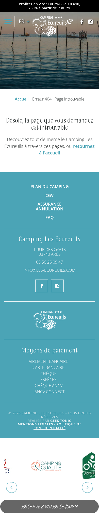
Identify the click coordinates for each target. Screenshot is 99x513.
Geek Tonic (60, 420)
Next (85, 486)
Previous (14, 486)
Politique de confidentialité (57, 426)
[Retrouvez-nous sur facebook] (81, 22)
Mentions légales (36, 424)
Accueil (21, 99)
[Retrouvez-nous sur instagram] (90, 22)
